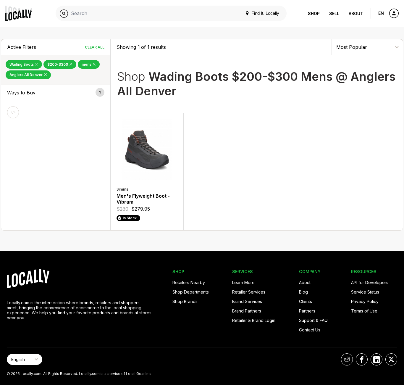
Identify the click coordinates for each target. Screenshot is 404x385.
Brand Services (247, 301)
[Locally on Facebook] (362, 359)
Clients (305, 301)
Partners (307, 310)
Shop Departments (190, 291)
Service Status (365, 291)
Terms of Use (364, 310)
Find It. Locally (264, 13)
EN (381, 13)
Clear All (94, 47)
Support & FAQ (313, 320)
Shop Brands (185, 301)
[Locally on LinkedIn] (376, 359)
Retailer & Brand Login (253, 320)
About (356, 13)
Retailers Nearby (188, 282)
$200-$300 (58, 64)
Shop (314, 13)
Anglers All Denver (26, 75)
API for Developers (369, 282)
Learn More (243, 282)
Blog (303, 291)
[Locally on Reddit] (347, 359)
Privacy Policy (365, 301)
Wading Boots (22, 64)
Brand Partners (246, 310)
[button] (55, 92)
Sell (334, 13)
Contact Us (309, 329)
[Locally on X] (391, 359)
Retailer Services (248, 291)
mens (87, 64)
